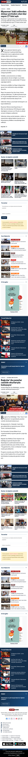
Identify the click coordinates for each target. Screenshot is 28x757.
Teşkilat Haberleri (16, 5)
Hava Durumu (6, 724)
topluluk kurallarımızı (13, 222)
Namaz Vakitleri (6, 725)
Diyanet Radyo (5, 737)
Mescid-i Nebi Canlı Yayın (7, 740)
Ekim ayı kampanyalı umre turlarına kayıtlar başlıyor (18, 249)
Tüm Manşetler (6, 730)
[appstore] (8, 744)
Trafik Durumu (6, 727)
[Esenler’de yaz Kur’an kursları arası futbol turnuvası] (21, 496)
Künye (22, 740)
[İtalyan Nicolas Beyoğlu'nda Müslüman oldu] (7, 522)
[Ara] (24, 1)
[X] (11, 719)
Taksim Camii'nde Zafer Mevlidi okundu (19, 269)
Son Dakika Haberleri (7, 731)
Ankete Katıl (5, 372)
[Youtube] (16, 719)
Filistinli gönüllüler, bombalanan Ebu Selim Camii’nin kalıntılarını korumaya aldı (19, 256)
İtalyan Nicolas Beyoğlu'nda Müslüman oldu (6, 528)
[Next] (7, 719)
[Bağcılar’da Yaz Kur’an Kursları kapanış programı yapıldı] (7, 496)
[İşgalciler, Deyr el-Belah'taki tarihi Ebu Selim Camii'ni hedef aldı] (21, 176)
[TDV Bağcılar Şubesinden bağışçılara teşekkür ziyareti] (21, 509)
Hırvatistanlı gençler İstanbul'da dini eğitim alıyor (20, 528)
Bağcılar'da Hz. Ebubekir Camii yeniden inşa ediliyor (7, 515)
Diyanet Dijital (5, 735)
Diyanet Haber (5, 5)
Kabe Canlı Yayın (17, 738)
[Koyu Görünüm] (22, 1)
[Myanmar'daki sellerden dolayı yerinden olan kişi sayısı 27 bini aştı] (14, 36)
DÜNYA (8, 9)
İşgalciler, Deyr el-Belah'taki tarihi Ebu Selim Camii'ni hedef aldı (20, 182)
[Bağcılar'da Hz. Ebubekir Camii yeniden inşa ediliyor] (7, 509)
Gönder (4, 217)
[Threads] (21, 719)
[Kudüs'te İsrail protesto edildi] (21, 162)
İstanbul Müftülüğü (12, 377)
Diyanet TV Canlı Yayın (15, 735)
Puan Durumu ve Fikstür (8, 728)
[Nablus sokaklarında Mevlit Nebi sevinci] (7, 176)
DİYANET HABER (15, 246)
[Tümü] (26, 236)
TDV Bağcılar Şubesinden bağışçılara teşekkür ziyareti (21, 515)
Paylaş (4, 45)
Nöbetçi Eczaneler (7, 722)
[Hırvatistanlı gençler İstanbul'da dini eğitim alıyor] (21, 522)
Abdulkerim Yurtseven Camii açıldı (18, 242)
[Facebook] (9, 719)
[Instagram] (14, 719)
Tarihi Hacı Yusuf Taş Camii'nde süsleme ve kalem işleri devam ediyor (18, 276)
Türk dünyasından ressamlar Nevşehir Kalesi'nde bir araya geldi (18, 263)
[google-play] (20, 744)
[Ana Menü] (26, 1)
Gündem (24, 5)
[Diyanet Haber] (6, 1)
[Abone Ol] (26, 46)
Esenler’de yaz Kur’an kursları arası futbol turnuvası (20, 502)
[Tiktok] (19, 719)
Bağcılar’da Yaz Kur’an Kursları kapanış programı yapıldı (6, 502)
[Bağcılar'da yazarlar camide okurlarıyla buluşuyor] (14, 403)
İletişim (16, 740)
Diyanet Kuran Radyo (15, 737)
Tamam (17, 755)
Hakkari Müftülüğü (15, 239)
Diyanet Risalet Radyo (7, 738)
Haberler (3, 9)
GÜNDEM (13, 259)
